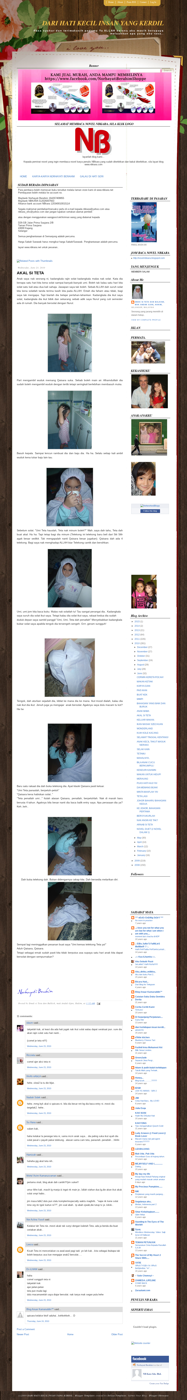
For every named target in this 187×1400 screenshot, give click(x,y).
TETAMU (141, 753)
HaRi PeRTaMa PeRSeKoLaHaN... (150, 949)
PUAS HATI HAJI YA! (147, 783)
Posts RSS (131, 2)
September (142, 660)
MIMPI (140, 699)
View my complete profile (146, 320)
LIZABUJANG (142, 1149)
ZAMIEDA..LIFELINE (145, 1280)
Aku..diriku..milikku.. (145, 971)
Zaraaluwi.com (142, 1290)
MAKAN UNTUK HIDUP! (149, 774)
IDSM (138, 1088)
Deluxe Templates (117, 1395)
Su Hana (31, 1122)
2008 (137, 865)
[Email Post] (98, 1003)
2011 (137, 639)
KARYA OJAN (143, 686)
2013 (137, 630)
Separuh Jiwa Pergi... (144, 1060)
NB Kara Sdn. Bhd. (152, 1374)
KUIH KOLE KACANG (147, 733)
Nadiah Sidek (33, 1097)
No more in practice (143, 920)
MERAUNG (142, 779)
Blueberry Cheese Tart (145, 1040)
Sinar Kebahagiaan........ (147, 1212)
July (139, 669)
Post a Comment (26, 1329)
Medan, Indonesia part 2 (146, 1204)
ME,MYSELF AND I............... (149, 1163)
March (140, 846)
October (141, 656)
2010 (137, 643)
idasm (29, 1022)
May (139, 838)
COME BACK (141, 1283)
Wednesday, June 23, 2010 (39, 1046)
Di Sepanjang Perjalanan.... (149, 1017)
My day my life (142, 1174)
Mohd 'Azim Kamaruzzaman (41, 1175)
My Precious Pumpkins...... (148, 1186)
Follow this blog (150, 511)
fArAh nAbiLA (33, 1076)
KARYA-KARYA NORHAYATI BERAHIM (53, 176)
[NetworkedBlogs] (150, 506)
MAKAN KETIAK (145, 681)
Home (111, 2)
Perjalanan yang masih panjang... (149, 1194)
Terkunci (139, 1010)
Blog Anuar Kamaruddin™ (40, 1309)
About (120, 2)
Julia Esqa (140, 1108)
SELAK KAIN (143, 749)
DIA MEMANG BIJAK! (147, 787)
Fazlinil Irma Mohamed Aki (148, 1047)
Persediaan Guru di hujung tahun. (150, 1156)
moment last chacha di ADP (147, 936)
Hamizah (31, 1154)
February (141, 851)
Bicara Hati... (141, 981)
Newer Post (23, 1334)
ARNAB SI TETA (145, 824)
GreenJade (141, 1057)
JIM (137, 1098)
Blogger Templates (85, 1395)
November (142, 651)
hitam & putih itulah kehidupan (150, 1067)
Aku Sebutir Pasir (144, 961)
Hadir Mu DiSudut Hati (145, 1116)
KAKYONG (140, 1123)
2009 (137, 860)
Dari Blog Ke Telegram (145, 984)
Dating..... (139, 1166)
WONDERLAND (145, 728)
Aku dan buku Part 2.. (144, 974)
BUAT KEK (142, 694)
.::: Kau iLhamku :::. (145, 957)
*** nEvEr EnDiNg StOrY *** (149, 917)
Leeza (29, 1244)
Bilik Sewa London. (143, 1050)
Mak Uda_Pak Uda (144, 1153)
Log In (153, 2)
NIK (137, 1191)
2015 (137, 621)
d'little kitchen (142, 1037)
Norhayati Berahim (145, 1365)
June (139, 673)
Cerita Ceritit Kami (144, 1007)
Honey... (139, 1078)
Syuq (137, 1229)
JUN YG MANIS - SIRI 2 (146, 1091)
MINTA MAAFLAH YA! (147, 792)
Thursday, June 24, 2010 (38, 1321)
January (141, 855)
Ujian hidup (140, 1214)
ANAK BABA (143, 711)
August (140, 664)
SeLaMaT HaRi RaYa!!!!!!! (146, 964)
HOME (23, 176)
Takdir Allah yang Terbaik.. (146, 1070)
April (139, 842)
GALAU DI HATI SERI (92, 176)
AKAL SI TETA (30, 273)
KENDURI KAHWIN (146, 770)
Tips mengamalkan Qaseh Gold (149, 1126)
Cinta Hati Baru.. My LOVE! (147, 1101)
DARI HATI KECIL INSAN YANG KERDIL (103, 22)
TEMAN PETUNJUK (145, 1242)
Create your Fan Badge (159, 1383)
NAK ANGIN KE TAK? (147, 820)
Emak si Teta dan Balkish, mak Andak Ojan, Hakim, (150, 303)
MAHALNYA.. (143, 758)
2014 (137, 626)
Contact (143, 2)
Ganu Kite (139, 1020)
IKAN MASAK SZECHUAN (150, 724)
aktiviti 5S (139, 1030)
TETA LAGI (142, 796)
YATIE (138, 1262)
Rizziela (30, 1055)
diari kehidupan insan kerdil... (150, 1027)
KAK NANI (140, 1113)
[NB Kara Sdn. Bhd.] (137, 1377)
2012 (137, 634)
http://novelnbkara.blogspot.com (149, 258)
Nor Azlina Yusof (35, 1219)
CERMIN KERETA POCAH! (150, 677)
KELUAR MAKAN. (146, 720)
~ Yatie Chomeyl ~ (144, 1275)
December (142, 647)
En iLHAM (31, 1269)
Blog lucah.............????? (146, 1080)
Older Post (117, 1334)
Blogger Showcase (159, 1395)
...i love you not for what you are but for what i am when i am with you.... (149, 931)
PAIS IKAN (142, 690)
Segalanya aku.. (143, 1201)
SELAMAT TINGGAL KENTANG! (152, 737)
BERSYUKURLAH (146, 816)
